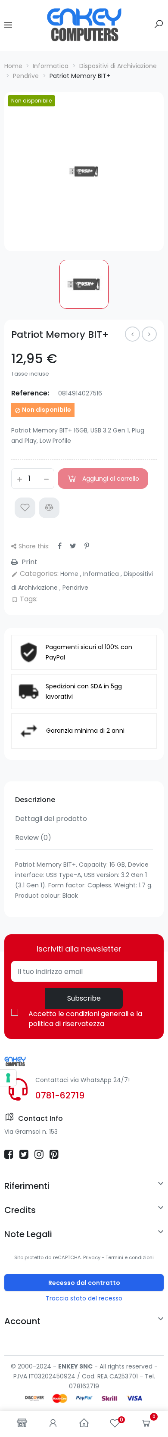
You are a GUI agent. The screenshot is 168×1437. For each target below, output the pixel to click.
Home (70, 573)
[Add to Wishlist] (25, 508)
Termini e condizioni (130, 1257)
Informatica (102, 573)
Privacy (91, 1257)
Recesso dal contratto (84, 1282)
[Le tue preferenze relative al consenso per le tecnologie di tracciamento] (8, 1078)
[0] (146, 1425)
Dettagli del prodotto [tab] (51, 819)
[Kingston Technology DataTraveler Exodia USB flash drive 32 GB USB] (149, 334)
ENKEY (68, 1366)
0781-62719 (59, 1095)
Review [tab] (33, 838)
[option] (84, 171)
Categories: (35, 574)
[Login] (53, 1424)
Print (28, 562)
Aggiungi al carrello (110, 478)
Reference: (30, 393)
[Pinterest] (86, 546)
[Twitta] (73, 546)
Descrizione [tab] (35, 800)
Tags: (24, 599)
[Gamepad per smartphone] (132, 334)
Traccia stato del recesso (84, 1298)
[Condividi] (60, 546)
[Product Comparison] (49, 508)
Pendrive (75, 587)
